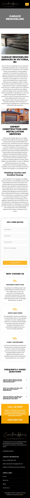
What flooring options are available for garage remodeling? (12, 389)
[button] (15, 380)
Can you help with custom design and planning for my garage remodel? (12, 381)
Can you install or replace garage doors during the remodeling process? (12, 398)
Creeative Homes (8, 451)
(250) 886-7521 (15, 420)
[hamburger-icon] (27, 4)
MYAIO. (21, 494)
